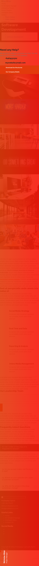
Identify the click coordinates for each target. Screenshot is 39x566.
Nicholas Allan (4, 556)
